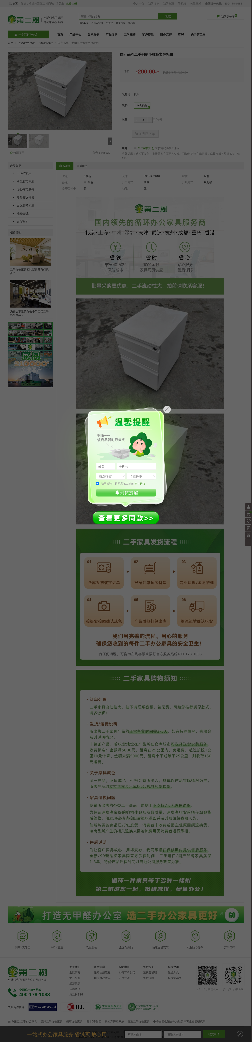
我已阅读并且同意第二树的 (123, 483)
